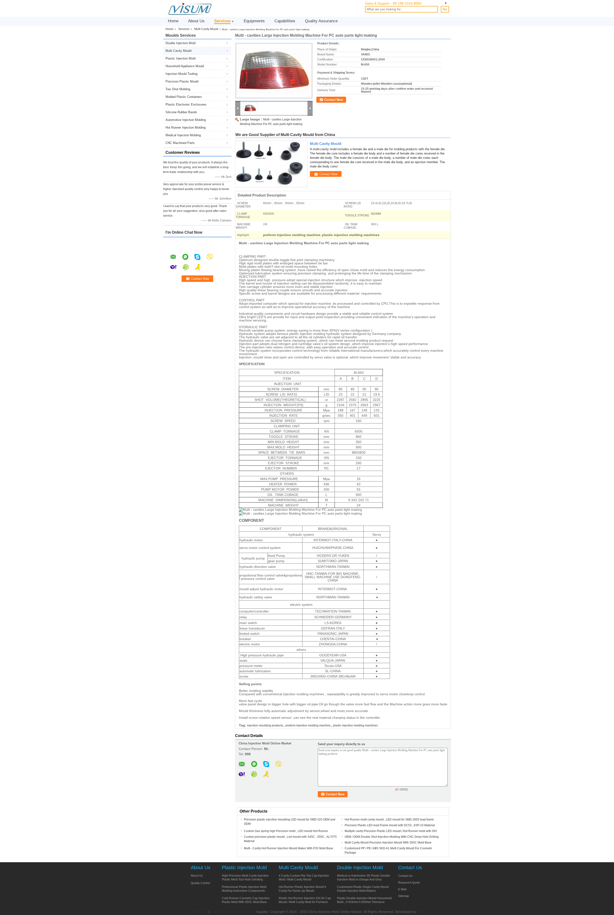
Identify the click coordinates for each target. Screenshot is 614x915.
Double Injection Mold (180, 43)
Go (445, 9)
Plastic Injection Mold (180, 58)
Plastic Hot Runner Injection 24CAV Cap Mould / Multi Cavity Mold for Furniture (305, 900)
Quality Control (200, 883)
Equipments (254, 21)
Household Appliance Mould (184, 66)
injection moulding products (265, 725)
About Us (196, 21)
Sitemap (403, 896)
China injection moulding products (232, 912)
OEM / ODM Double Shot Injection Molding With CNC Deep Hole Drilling (392, 836)
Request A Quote (409, 882)
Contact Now (333, 99)
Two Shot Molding (177, 89)
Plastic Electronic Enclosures (186, 104)
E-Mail (402, 889)
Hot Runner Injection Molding (185, 127)
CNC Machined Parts (180, 143)
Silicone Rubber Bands (181, 112)
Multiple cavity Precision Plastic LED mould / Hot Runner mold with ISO (391, 831)
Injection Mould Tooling (181, 74)
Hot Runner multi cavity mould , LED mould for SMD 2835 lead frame (389, 819)
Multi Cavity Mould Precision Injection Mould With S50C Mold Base (388, 842)
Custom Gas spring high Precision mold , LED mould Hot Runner (286, 831)
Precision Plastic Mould (181, 81)
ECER (421, 912)
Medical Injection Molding (183, 135)
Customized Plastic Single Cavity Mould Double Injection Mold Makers (363, 888)
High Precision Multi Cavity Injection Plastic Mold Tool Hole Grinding (245, 877)
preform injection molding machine (308, 725)
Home (173, 21)
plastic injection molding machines (355, 725)
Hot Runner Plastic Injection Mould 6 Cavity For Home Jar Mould (302, 888)
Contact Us (405, 876)
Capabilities (284, 21)
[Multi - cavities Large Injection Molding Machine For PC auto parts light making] (273, 70)
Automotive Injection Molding (185, 120)
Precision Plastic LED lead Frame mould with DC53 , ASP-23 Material (390, 825)
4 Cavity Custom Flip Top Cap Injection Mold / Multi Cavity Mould (304, 877)
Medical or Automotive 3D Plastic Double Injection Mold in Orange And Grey (363, 877)
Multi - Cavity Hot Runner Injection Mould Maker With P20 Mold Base (288, 848)
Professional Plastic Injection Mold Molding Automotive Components (244, 888)
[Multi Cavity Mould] (271, 163)
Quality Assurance (321, 21)
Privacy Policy (198, 912)
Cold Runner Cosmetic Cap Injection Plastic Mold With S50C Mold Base (246, 900)
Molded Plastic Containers (183, 97)
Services (222, 21)
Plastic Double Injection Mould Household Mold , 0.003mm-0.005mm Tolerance (364, 900)
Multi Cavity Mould (206, 29)
